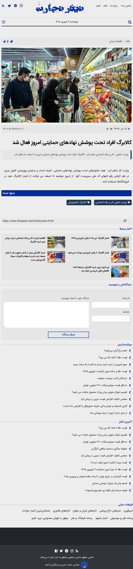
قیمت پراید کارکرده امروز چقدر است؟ (109, 463)
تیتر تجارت (52, 557)
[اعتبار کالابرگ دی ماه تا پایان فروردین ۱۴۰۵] (120, 242)
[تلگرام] (15, 10)
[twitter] (11, 41)
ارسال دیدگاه (68, 335)
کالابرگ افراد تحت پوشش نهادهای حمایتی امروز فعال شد (72, 142)
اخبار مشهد (101, 518)
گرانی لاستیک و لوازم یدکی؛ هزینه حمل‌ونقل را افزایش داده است (95, 406)
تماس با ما (126, 6)
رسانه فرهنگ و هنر (81, 518)
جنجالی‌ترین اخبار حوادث (36, 510)
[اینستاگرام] (21, 10)
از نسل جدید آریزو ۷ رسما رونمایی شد (108, 413)
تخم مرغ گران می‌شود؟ (115, 351)
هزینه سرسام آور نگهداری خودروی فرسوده (106, 490)
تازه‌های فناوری (61, 510)
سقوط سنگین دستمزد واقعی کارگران (109, 449)
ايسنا (5, 193)
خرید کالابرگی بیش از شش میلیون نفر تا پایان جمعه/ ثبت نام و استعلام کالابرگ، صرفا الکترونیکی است (25, 256)
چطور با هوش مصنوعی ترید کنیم (50, 518)
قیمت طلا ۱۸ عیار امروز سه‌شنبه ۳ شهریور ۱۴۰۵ (104, 470)
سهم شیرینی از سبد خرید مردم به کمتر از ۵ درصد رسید (100, 365)
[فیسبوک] (56, 550)
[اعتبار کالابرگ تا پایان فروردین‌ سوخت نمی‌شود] (120, 257)
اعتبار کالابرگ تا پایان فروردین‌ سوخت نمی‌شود (88, 253)
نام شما (126, 298)
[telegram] (4, 41)
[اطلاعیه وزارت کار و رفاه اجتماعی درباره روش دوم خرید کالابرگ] (56, 242)
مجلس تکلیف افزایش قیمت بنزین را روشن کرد (104, 399)
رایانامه (126, 312)
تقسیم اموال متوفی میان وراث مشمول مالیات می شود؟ (99, 392)
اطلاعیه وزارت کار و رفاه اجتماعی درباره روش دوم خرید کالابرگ (25, 240)
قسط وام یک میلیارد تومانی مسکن (109, 483)
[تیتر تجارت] (60, 10)
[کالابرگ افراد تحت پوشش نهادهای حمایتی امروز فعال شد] (66, 85)
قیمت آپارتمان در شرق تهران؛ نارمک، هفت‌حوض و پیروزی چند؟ (95, 477)
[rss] (3, 10)
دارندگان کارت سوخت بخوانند (112, 378)
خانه (105, 6)
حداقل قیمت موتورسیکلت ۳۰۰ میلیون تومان (105, 385)
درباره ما (114, 6)
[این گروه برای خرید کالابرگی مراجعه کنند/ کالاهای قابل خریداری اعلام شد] (120, 271)
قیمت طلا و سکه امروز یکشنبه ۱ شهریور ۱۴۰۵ (105, 371)
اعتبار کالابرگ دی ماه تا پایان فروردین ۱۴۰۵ (90, 238)
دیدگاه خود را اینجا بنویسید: (75, 298)
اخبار (98, 6)
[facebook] (8, 41)
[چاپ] (107, 129)
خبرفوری (128, 510)
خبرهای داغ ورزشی (110, 510)
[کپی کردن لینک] (125, 221)
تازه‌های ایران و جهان (85, 510)
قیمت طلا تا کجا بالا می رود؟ (113, 358)
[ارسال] (110, 129)
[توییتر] (9, 10)
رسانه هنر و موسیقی (121, 518)
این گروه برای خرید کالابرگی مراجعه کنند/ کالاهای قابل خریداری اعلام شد (91, 269)
